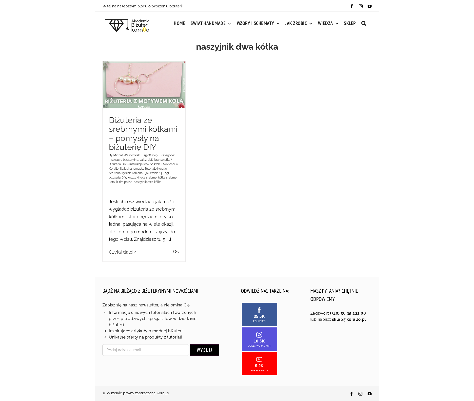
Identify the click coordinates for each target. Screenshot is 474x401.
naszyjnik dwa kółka (147, 182)
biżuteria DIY (117, 177)
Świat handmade (131, 168)
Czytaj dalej (121, 252)
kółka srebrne (167, 177)
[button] (363, 22)
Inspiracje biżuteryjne (123, 159)
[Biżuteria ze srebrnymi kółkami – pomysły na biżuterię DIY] (144, 84)
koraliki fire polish (120, 182)
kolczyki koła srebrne (142, 177)
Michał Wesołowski (126, 155)
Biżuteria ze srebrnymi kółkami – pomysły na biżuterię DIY (143, 133)
